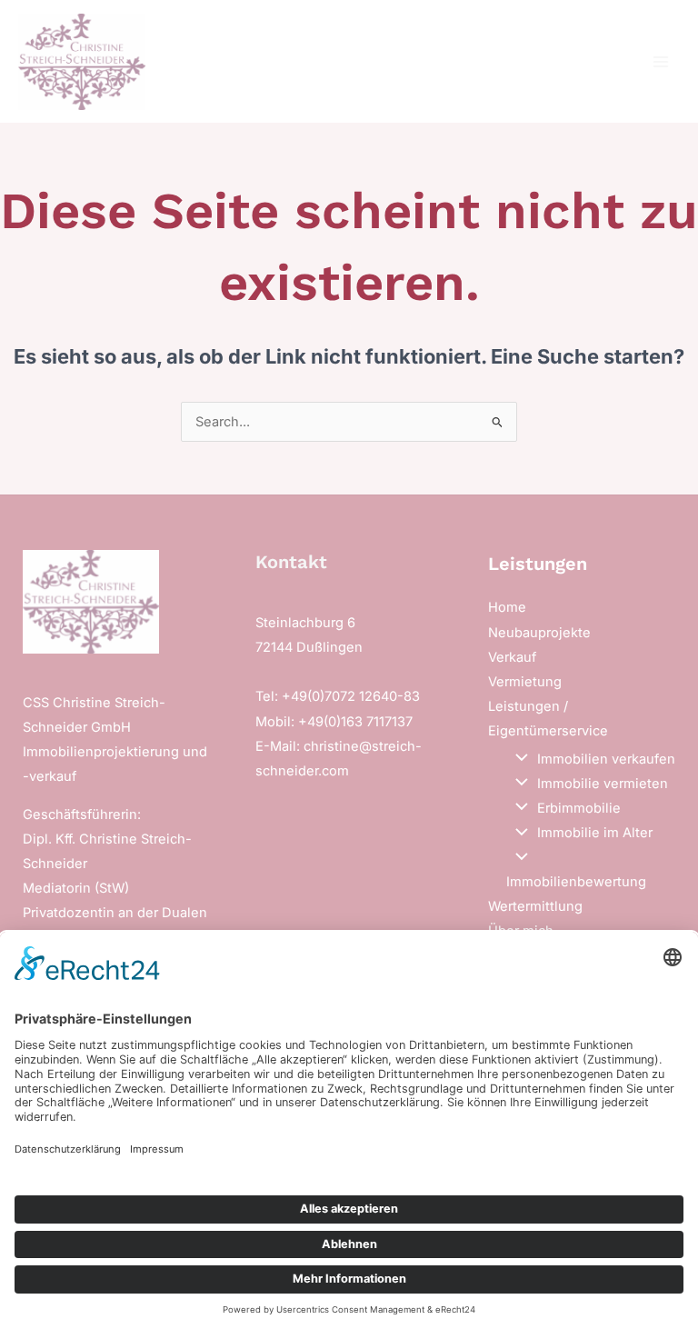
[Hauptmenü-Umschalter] (661, 62)
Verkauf (512, 657)
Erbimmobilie (579, 808)
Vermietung (525, 682)
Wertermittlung (535, 906)
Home (507, 607)
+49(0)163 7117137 (355, 722)
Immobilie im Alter (595, 832)
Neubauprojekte (539, 633)
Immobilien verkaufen (606, 759)
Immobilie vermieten (602, 783)
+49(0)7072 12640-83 (351, 696)
